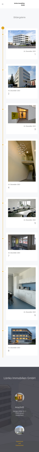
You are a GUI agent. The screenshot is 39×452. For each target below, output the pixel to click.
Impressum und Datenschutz (19, 443)
